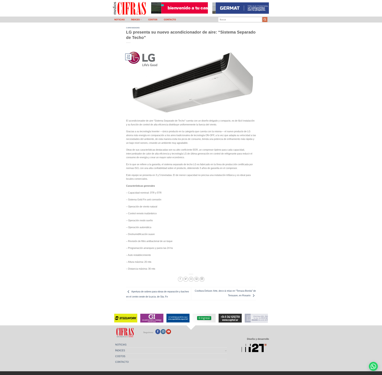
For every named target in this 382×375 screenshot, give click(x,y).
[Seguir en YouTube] (168, 331)
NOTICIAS (119, 19)
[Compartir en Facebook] (180, 279)
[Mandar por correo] (191, 279)
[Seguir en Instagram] (163, 331)
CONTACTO (170, 19)
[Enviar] (264, 19)
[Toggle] (226, 350)
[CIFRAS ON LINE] (130, 8)
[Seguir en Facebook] (157, 331)
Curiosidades (133, 28)
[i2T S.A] (255, 348)
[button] (373, 366)
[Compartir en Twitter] (185, 279)
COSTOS (152, 19)
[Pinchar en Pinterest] (196, 279)
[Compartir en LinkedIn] (202, 279)
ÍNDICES (135, 19)
